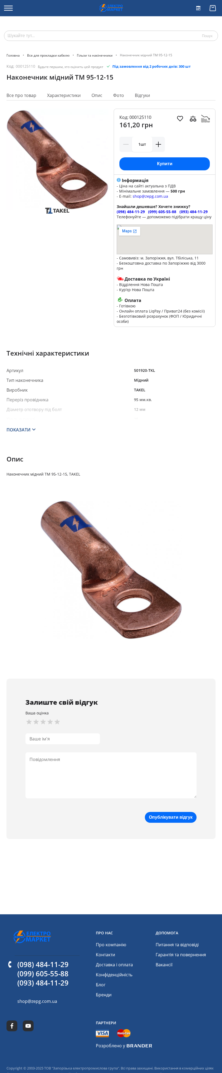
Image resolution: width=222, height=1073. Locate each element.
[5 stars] (57, 721)
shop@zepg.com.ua (150, 196)
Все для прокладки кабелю (48, 55)
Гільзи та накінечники (95, 55)
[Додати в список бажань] (180, 118)
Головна (13, 55)
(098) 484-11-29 (131, 211)
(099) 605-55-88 (162, 211)
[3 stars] (43, 721)
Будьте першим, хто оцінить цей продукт (70, 66)
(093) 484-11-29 (193, 211)
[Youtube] (28, 1025)
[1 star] (28, 721)
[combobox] (111, 36)
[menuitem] (111, 944)
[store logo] (111, 8)
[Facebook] (11, 1025)
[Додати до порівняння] (193, 118)
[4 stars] (50, 721)
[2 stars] (36, 721)
